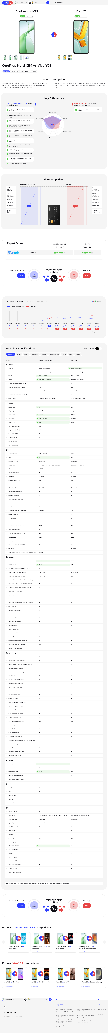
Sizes (21, 71)
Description (6, 71)
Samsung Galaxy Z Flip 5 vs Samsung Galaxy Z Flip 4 (64, 1022)
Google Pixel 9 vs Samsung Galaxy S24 (65, 1019)
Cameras (44, 354)
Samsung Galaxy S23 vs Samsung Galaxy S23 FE (65, 1012)
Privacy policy (7, 1016)
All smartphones (102, 1009)
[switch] (98, 348)
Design (19, 354)
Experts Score (28, 71)
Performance (35, 354)
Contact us (100, 1014)
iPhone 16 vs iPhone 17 (82, 1017)
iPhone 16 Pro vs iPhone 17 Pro (84, 1020)
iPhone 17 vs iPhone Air (82, 1022)
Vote (21, 275)
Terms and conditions (17, 1016)
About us (100, 1011)
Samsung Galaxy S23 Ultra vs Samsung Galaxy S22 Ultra (86, 1010)
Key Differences (14, 71)
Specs (34, 71)
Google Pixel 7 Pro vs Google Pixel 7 (85, 1015)
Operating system (54, 354)
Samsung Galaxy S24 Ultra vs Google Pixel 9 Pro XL (66, 1025)
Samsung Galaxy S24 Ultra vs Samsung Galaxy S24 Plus (65, 1016)
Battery (64, 354)
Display (26, 354)
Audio (70, 354)
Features (78, 354)
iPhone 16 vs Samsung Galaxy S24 (64, 1009)
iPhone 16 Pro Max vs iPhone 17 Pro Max (86, 1013)
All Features (11, 354)
